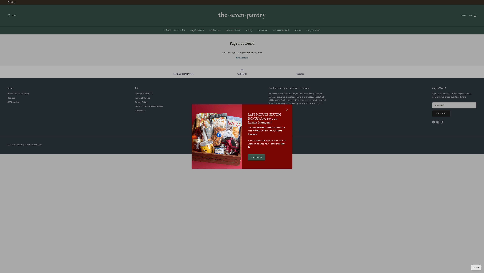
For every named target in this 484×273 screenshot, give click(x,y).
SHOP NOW (256, 157)
